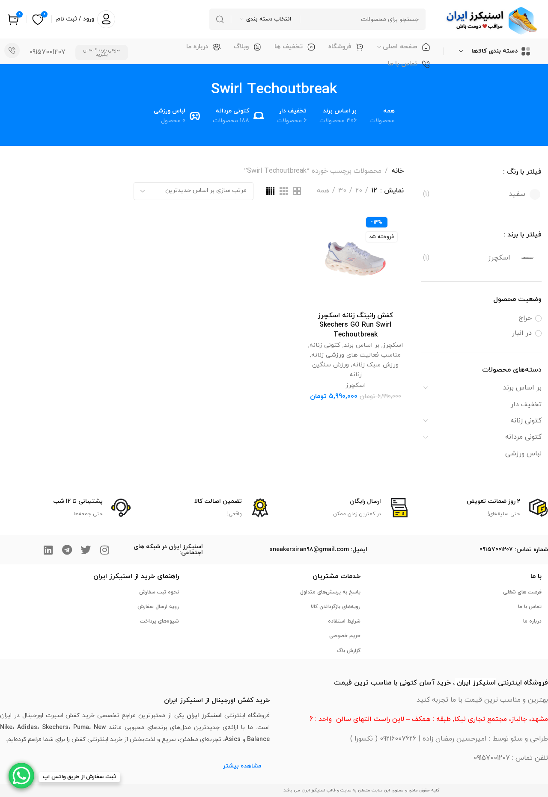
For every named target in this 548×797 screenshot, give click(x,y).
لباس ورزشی (523, 453)
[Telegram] (67, 550)
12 (374, 191)
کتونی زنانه (526, 420)
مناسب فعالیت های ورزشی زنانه (356, 355)
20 (358, 191)
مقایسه (323, 246)
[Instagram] (104, 550)
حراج (525, 318)
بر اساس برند (522, 388)
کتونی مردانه (523, 437)
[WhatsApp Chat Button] (21, 775)
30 (342, 191)
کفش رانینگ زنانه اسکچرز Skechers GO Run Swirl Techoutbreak (355, 325)
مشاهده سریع (323, 266)
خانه (397, 171)
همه (323, 191)
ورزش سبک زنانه (375, 364)
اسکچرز (393, 345)
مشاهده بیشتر (242, 766)
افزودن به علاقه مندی (323, 226)
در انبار (522, 333)
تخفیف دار (526, 404)
